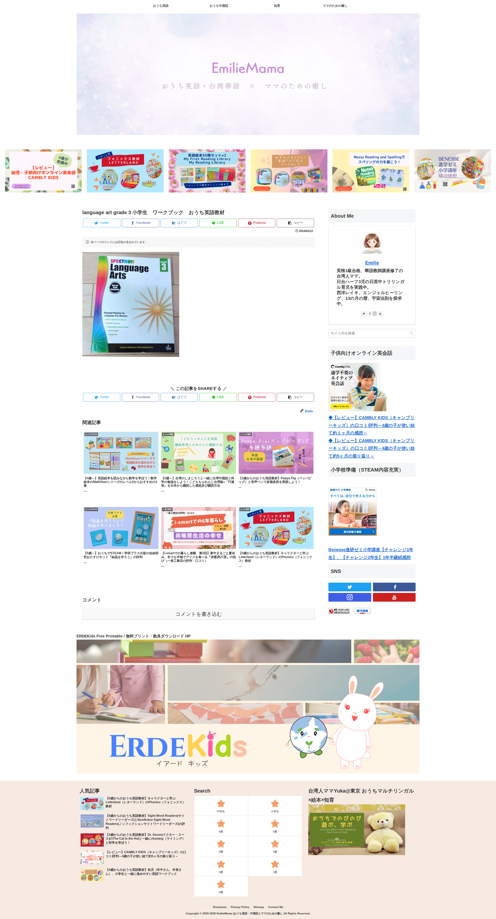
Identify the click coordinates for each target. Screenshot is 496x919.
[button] (411, 333)
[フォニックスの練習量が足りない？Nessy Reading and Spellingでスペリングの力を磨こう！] (370, 170)
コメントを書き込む (198, 614)
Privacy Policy (240, 907)
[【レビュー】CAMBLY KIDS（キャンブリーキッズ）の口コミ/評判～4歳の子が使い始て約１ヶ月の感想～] (43, 170)
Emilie (372, 262)
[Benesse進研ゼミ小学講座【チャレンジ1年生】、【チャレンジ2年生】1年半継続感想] (452, 170)
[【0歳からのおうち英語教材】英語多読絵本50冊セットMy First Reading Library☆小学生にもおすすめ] (207, 170)
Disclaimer (220, 907)
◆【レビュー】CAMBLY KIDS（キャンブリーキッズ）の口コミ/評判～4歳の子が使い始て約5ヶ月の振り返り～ (371, 448)
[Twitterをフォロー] (364, 313)
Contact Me (275, 907)
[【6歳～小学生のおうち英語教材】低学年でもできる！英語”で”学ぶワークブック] (289, 170)
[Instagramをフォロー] (374, 313)
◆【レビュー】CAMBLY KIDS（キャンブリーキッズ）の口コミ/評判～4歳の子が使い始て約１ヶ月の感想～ (371, 425)
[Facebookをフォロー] (369, 313)
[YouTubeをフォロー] (380, 313)
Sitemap (258, 907)
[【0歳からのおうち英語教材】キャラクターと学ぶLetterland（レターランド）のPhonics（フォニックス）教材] (125, 170)
